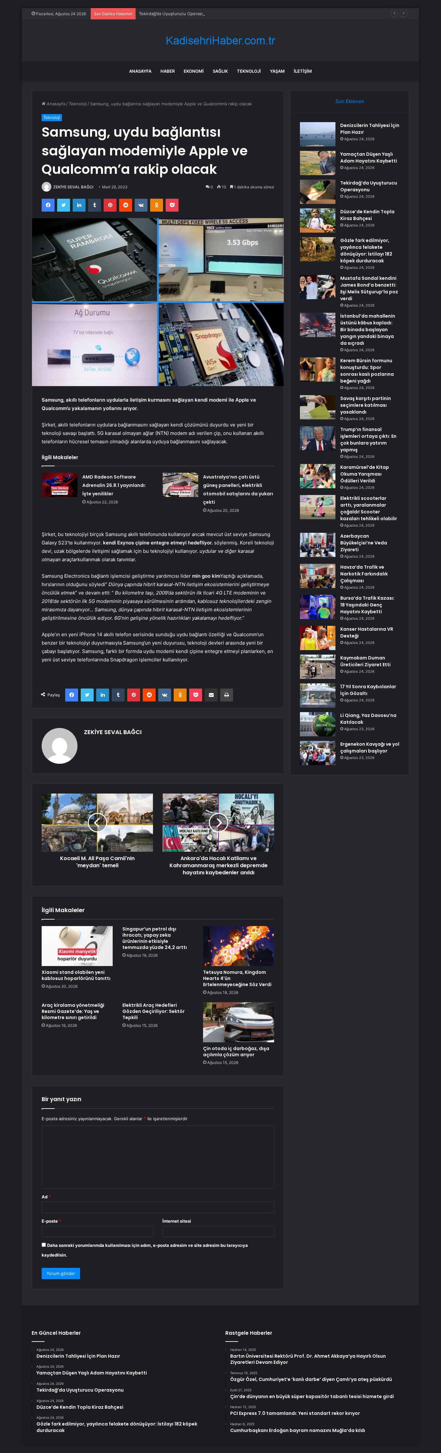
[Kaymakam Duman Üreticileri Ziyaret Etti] (317, 667)
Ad (46, 1196)
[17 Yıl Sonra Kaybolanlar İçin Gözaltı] (317, 695)
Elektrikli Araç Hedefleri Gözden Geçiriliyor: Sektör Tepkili (153, 1011)
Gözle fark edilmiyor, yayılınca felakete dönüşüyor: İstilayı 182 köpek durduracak (366, 250)
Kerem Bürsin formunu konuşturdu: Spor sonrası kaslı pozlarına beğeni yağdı (367, 370)
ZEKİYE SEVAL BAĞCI (73, 186)
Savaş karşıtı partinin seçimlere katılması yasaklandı (365, 405)
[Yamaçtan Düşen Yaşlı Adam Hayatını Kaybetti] (317, 163)
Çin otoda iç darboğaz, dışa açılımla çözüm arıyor (236, 1051)
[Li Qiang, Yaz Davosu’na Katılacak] (317, 724)
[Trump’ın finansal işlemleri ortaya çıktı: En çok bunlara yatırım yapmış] (317, 438)
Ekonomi (194, 71)
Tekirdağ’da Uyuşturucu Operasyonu (175, 13)
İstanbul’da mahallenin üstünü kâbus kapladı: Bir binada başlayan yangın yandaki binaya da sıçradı (367, 329)
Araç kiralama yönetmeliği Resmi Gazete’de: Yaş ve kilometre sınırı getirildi (73, 1011)
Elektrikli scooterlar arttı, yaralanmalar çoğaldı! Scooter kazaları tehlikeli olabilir (368, 508)
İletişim (303, 71)
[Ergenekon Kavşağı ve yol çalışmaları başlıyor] (317, 753)
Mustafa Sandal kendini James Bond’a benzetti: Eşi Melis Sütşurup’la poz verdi (369, 288)
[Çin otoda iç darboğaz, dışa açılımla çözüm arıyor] (238, 1022)
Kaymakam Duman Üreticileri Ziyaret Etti (365, 661)
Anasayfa (140, 71)
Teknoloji (249, 71)
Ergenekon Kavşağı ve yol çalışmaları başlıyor (369, 747)
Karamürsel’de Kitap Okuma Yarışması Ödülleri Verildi (364, 474)
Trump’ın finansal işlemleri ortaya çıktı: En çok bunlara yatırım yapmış (368, 439)
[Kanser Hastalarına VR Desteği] (317, 638)
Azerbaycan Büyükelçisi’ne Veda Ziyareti (363, 543)
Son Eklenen (349, 101)
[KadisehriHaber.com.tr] (220, 40)
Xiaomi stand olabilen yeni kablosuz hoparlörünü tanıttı (76, 975)
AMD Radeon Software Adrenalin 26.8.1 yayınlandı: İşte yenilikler (114, 485)
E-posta (51, 1221)
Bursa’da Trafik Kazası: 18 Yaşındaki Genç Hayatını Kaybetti (367, 605)
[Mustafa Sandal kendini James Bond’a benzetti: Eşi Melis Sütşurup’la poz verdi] (317, 287)
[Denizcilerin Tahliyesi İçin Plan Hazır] (317, 134)
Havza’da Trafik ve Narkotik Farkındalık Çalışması (364, 574)
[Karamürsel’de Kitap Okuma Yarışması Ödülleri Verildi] (317, 476)
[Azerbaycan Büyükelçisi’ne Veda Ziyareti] (317, 545)
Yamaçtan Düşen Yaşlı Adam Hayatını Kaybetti (368, 157)
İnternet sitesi (176, 1221)
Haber (167, 71)
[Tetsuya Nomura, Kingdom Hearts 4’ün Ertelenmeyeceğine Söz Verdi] (238, 946)
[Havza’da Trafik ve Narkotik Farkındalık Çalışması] (317, 576)
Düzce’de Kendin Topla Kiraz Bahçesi (367, 215)
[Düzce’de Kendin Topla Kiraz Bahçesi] (317, 220)
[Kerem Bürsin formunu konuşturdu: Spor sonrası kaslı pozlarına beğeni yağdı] (317, 369)
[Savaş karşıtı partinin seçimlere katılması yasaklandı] (317, 407)
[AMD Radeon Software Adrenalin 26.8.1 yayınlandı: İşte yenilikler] (59, 485)
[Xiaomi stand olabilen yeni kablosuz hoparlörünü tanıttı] (77, 946)
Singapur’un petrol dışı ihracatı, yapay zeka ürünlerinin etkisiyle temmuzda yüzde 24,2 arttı (154, 938)
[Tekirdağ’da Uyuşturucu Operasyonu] (317, 192)
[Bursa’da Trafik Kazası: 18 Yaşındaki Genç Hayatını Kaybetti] (317, 607)
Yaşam (277, 71)
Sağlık (220, 71)
